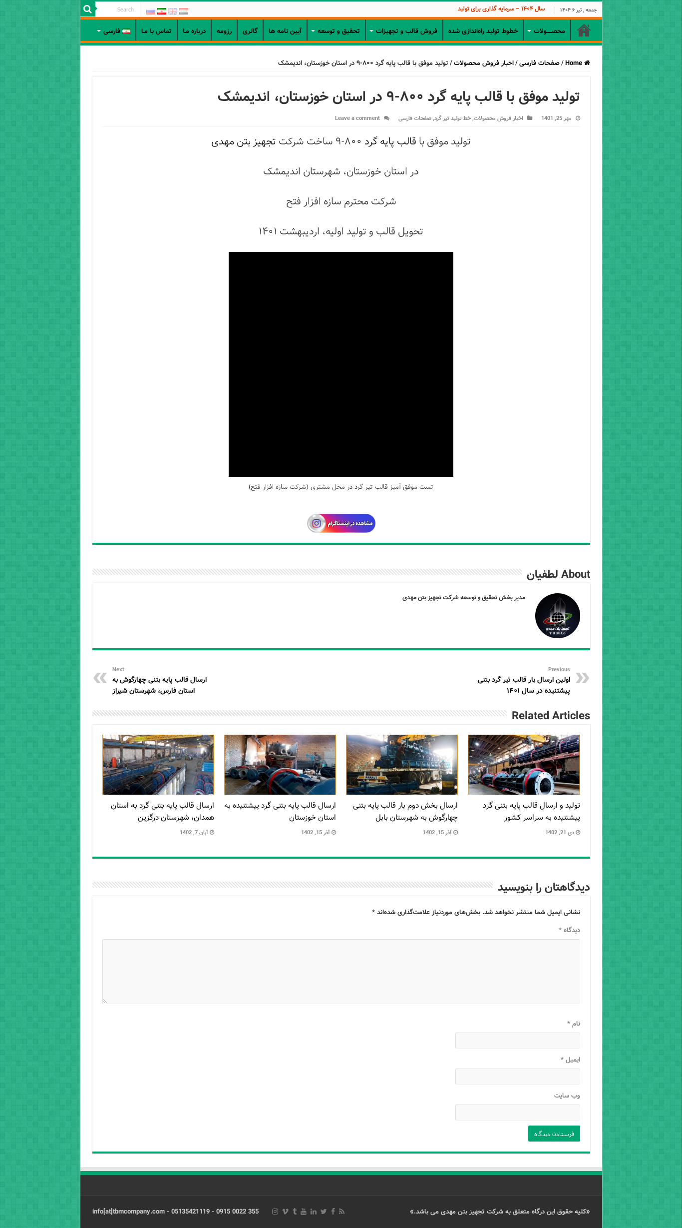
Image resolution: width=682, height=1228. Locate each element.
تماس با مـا (156, 31)
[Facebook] (333, 1212)
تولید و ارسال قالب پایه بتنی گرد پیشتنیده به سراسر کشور (531, 812)
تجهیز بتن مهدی (243, 141)
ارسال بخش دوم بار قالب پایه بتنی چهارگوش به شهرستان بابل (405, 812)
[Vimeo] (285, 1212)
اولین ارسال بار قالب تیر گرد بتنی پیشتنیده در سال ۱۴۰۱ (524, 680)
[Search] (87, 8)
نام (573, 1024)
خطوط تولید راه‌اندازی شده (483, 31)
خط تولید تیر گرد (452, 118)
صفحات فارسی (539, 63)
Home (574, 63)
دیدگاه (569, 930)
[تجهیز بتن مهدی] (341, 18)
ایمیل (570, 1060)
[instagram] (275, 1212)
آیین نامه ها (285, 31)
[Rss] (341, 1212)
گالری (250, 31)
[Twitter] (324, 1212)
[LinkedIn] (314, 1212)
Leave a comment (357, 118)
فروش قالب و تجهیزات (406, 31)
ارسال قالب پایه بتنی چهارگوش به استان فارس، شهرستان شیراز (159, 680)
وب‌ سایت (567, 1096)
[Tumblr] (295, 1212)
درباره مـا (194, 31)
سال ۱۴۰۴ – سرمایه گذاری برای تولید (501, 8)
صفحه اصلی (584, 29)
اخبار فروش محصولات (484, 63)
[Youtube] (304, 1212)
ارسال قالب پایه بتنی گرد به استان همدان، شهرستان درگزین (162, 812)
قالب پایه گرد (390, 141)
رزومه (224, 31)
